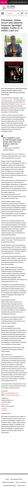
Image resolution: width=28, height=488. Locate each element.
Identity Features (20, 104)
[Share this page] (26, 13)
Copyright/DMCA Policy (9, 485)
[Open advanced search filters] (22, 13)
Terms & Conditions (20, 482)
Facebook (4, 410)
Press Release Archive (16, 479)
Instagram (4, 408)
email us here (5, 404)
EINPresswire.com (7, 100)
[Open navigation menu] (2, 13)
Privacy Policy (21, 485)
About (7, 479)
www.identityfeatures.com (11, 393)
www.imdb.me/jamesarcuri (12, 395)
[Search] (18, 13)
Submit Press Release (8, 482)
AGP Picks (4, 2)
